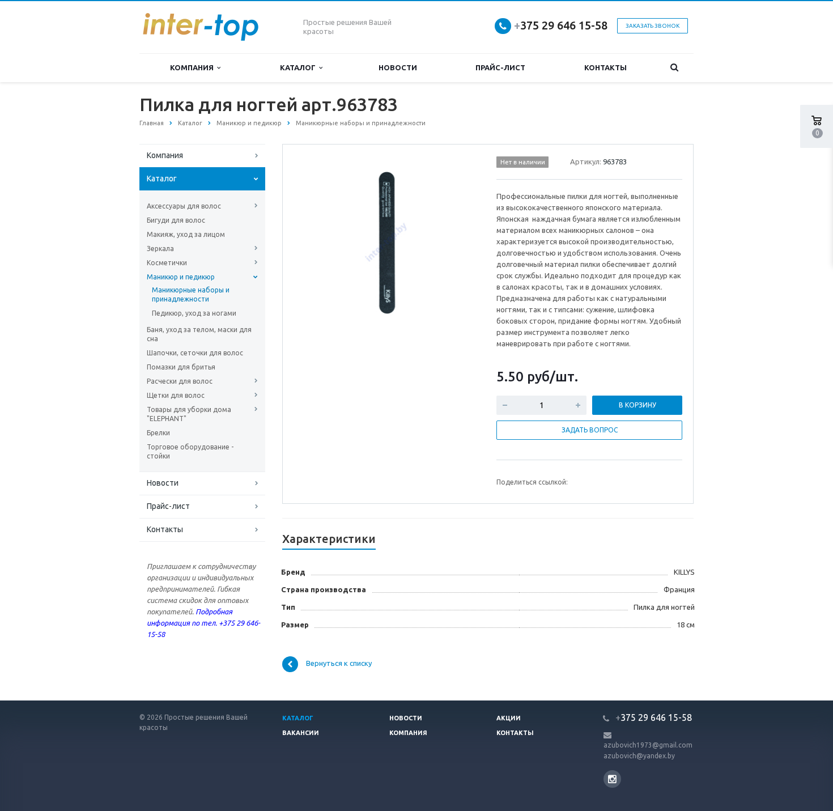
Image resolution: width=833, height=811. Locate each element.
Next (460, 241)
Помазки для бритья (181, 367)
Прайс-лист (500, 67)
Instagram (612, 779)
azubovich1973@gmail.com (648, 745)
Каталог (299, 67)
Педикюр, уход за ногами (194, 313)
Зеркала (160, 248)
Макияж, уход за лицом (186, 234)
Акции (508, 718)
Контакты (605, 67)
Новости (398, 67)
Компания (193, 67)
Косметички (167, 262)
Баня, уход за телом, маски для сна (199, 334)
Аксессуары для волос (184, 206)
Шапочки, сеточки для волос (195, 352)
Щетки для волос (176, 395)
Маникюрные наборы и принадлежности (191, 294)
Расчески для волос (179, 381)
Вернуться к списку (339, 664)
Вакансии (300, 732)
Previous (315, 241)
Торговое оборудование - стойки (190, 451)
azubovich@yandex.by (639, 755)
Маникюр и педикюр (181, 277)
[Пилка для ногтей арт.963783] (387, 242)
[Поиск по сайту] (675, 67)
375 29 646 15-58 (560, 25)
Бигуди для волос (176, 220)
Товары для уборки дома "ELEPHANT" (189, 414)
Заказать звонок (652, 26)
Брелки (158, 432)
